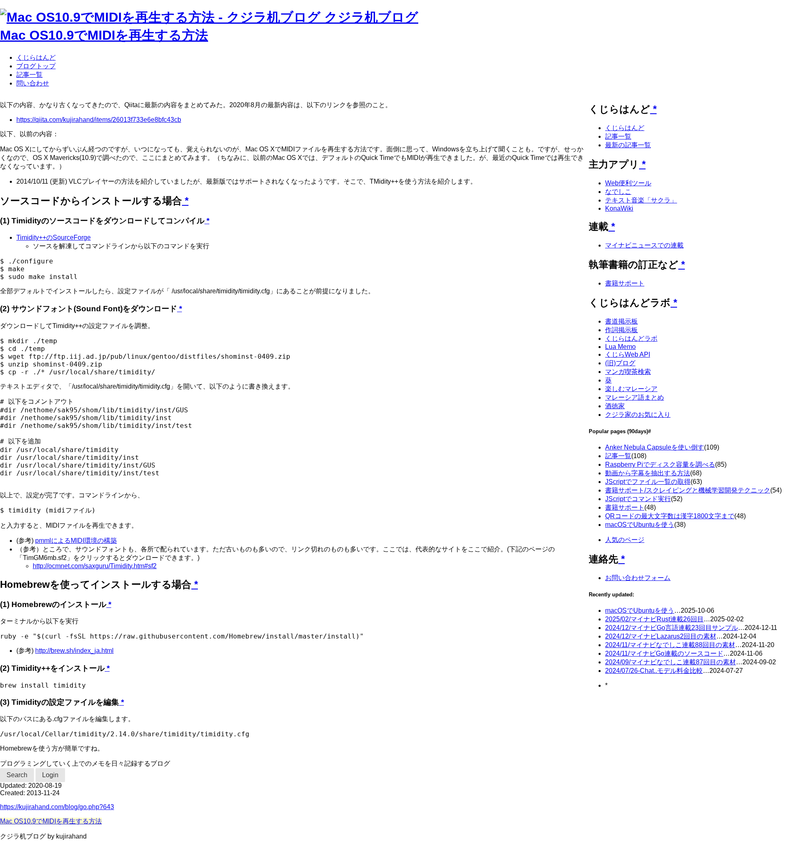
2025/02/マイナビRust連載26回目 (654, 619)
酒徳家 (615, 406)
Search (17, 774)
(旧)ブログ (620, 363)
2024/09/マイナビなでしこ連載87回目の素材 (670, 662)
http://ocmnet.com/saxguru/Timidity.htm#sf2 (95, 565)
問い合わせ (32, 83)
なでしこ (618, 191)
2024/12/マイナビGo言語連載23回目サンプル (671, 627)
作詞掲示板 (621, 329)
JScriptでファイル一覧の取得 (648, 481)
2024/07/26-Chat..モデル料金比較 (654, 670)
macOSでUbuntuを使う (639, 524)
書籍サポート (624, 283)
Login (50, 774)
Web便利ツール (628, 183)
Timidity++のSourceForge (53, 237)
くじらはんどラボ (631, 338)
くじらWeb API (627, 354)
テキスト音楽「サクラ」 (641, 200)
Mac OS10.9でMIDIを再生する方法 (104, 35)
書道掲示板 (621, 321)
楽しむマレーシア (631, 388)
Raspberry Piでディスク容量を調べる (660, 464)
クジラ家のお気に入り (638, 414)
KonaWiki (619, 208)
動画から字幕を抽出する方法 (647, 473)
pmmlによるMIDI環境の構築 (76, 540)
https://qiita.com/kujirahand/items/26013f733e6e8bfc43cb (98, 119)
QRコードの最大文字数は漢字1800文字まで (669, 516)
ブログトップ (36, 66)
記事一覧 (29, 74)
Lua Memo (620, 346)
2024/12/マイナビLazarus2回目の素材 (660, 636)
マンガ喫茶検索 (628, 371)
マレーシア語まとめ (634, 397)
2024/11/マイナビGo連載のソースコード (664, 653)
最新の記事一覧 (628, 145)
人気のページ (624, 539)
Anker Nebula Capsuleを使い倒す (654, 447)
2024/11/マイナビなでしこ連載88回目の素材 (670, 644)
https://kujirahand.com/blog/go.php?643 (57, 806)
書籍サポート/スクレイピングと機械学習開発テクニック (687, 490)
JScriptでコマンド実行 (638, 498)
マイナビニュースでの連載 (644, 245)
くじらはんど (36, 57)
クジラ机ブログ (371, 17)
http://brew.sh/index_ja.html (74, 650)
